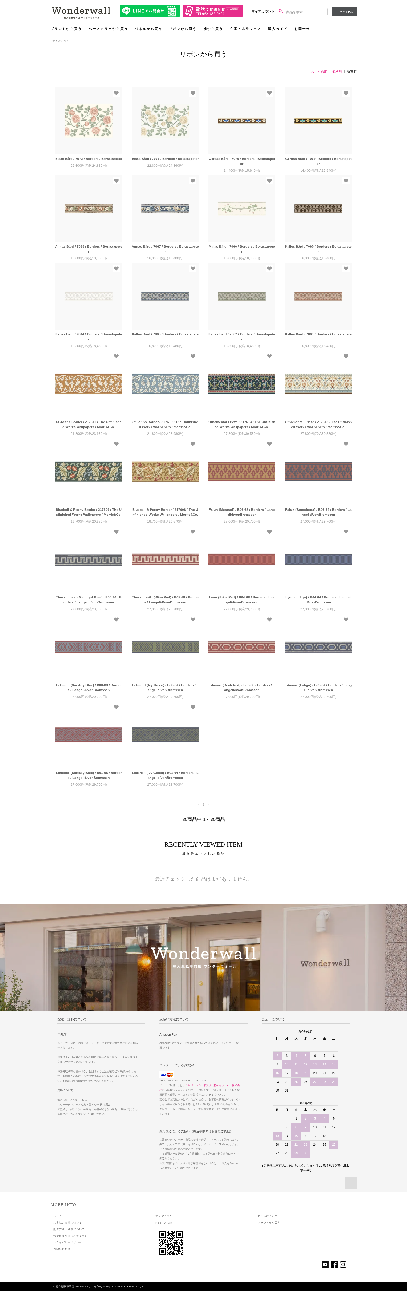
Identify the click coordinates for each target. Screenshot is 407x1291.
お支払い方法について (67, 1222)
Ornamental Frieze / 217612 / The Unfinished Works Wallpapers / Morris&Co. (318, 424)
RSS (158, 1222)
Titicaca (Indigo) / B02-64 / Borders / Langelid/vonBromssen (318, 687)
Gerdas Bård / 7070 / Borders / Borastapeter (242, 161)
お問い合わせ (62, 1248)
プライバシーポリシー (67, 1242)
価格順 (337, 71)
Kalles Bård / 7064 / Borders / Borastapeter (88, 336)
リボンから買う (183, 29)
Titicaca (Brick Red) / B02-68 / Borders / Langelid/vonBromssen (242, 687)
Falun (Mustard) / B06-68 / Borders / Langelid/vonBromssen (242, 512)
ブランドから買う (66, 29)
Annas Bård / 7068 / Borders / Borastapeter (88, 249)
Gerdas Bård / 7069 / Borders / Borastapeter (318, 161)
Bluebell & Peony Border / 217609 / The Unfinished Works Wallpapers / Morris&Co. (89, 512)
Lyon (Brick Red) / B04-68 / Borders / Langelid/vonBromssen (241, 599)
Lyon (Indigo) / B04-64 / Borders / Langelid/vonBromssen (318, 599)
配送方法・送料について (69, 1229)
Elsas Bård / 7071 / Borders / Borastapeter (165, 159)
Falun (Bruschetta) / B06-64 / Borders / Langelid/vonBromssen (318, 512)
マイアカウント (263, 11)
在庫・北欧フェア (245, 29)
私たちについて (268, 1216)
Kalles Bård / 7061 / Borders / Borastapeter (318, 336)
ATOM (168, 1222)
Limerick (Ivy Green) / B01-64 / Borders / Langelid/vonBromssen (165, 775)
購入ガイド (278, 29)
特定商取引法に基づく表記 (70, 1235)
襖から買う (213, 29)
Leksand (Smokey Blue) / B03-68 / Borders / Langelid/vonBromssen (89, 687)
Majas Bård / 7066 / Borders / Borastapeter (242, 249)
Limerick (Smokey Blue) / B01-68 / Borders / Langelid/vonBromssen (89, 775)
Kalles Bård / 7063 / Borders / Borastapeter (165, 336)
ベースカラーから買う (108, 29)
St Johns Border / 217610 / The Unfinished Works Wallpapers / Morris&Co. (165, 424)
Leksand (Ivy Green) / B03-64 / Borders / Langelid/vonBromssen (165, 687)
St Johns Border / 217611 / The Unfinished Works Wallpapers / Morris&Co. (89, 424)
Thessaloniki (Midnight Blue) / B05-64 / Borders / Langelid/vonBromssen (89, 599)
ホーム (57, 1216)
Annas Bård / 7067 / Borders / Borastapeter (165, 249)
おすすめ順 (319, 71)
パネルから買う (149, 29)
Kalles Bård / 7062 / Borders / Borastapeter (241, 336)
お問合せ (302, 29)
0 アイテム (346, 11)
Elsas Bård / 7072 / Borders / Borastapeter (88, 159)
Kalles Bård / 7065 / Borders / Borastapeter (318, 249)
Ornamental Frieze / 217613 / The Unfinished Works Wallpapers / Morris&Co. (241, 424)
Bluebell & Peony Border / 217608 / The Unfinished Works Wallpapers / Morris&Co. (165, 512)
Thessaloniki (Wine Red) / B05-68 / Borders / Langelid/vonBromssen (165, 599)
